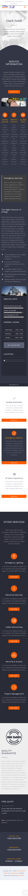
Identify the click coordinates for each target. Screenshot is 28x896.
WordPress (21, 875)
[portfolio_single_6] (14, 98)
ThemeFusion (14, 873)
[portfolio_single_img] (14, 286)
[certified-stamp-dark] (14, 729)
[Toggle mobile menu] (25, 7)
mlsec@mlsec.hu (14, 3)
